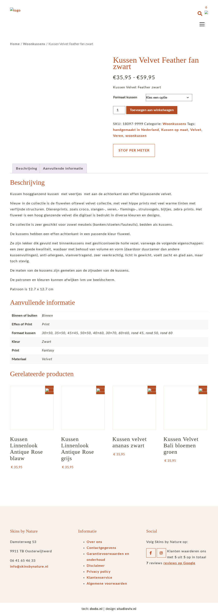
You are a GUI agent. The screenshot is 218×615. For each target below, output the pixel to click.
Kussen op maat (174, 130)
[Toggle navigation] (202, 24)
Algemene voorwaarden (107, 583)
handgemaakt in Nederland (136, 130)
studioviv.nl (126, 609)
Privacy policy (98, 571)
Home (15, 44)
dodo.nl (96, 609)
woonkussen (136, 135)
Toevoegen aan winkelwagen (152, 110)
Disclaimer (96, 565)
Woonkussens (34, 44)
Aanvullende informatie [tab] (63, 168)
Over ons (94, 542)
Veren (118, 135)
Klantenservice (99, 577)
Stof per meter (134, 150)
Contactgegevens (101, 548)
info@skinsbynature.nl (29, 566)
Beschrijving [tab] (26, 168)
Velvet (195, 130)
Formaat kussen (125, 97)
